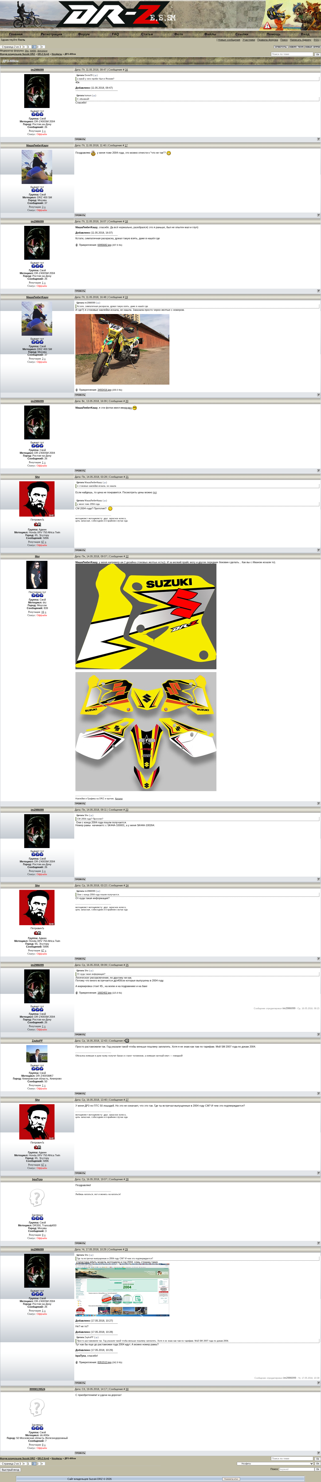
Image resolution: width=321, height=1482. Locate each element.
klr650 (33, 51)
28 (127, 1179)
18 (126, 221)
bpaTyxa (37, 1179)
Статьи (147, 34)
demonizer (42, 51)
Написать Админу (300, 39)
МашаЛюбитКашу (37, 145)
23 (126, 809)
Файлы (210, 34)
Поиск (284, 39)
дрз (130, 407)
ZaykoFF (37, 1040)
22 (127, 556)
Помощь (274, 34)
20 (126, 401)
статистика (82, 1262)
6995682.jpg (104, 244)
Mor (37, 556)
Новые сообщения (229, 39)
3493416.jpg (104, 389)
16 (126, 69)
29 (126, 1249)
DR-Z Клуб (43, 54)
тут (155, 492)
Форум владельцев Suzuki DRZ (17, 54)
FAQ (115, 34)
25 (127, 965)
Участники (249, 39)
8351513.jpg (104, 1362)
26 (127, 1040)
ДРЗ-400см (70, 54)
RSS (316, 39)
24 (127, 885)
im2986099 (37, 69)
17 (126, 145)
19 (126, 297)
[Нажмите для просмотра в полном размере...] (122, 383)
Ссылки (241, 34)
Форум (84, 34)
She (27, 51)
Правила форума (267, 39)
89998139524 (37, 1389)
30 (127, 1389)
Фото (178, 34)
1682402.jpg (104, 992)
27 (127, 1099)
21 (127, 476)
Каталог (119, 798)
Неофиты (57, 54)
